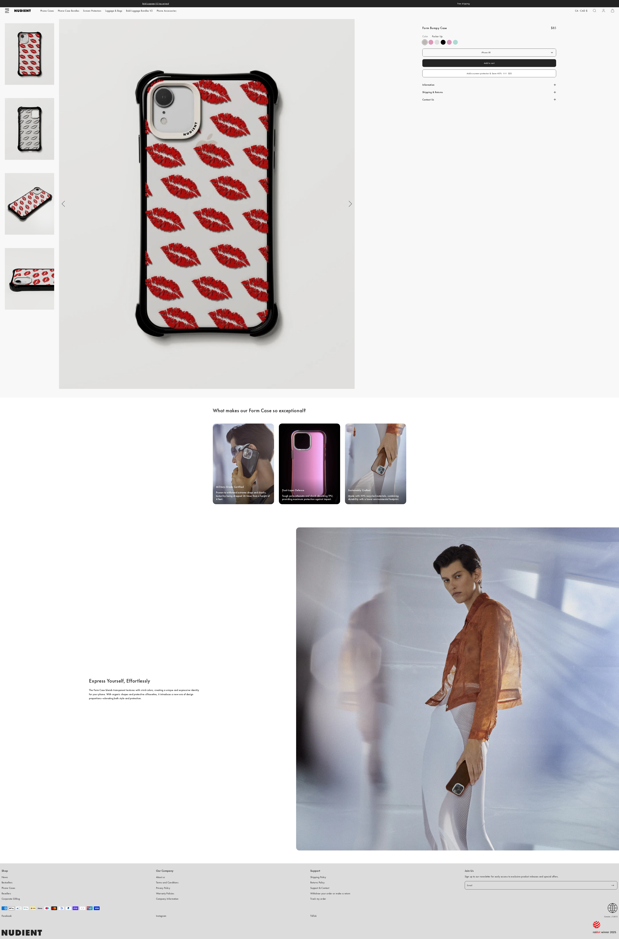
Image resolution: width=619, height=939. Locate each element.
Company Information (167, 898)
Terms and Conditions (167, 882)
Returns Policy (317, 882)
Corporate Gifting (11, 898)
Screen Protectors (92, 10)
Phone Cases (47, 10)
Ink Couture (443, 42)
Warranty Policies (165, 893)
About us (160, 877)
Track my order (318, 898)
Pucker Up (424, 42)
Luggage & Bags (113, 10)
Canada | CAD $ (610, 916)
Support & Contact (319, 888)
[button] (7, 10)
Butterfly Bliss (455, 42)
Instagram (161, 916)
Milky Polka (437, 42)
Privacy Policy (163, 888)
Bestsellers (7, 882)
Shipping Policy (318, 877)
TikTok (313, 916)
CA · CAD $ (581, 10)
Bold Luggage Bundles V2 (139, 10)
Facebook (7, 916)
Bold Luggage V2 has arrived (155, 3)
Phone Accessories (166, 10)
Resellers (6, 893)
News (5, 877)
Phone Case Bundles (68, 10)
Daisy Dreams (430, 42)
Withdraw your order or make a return (330, 893)
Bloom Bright (449, 42)
